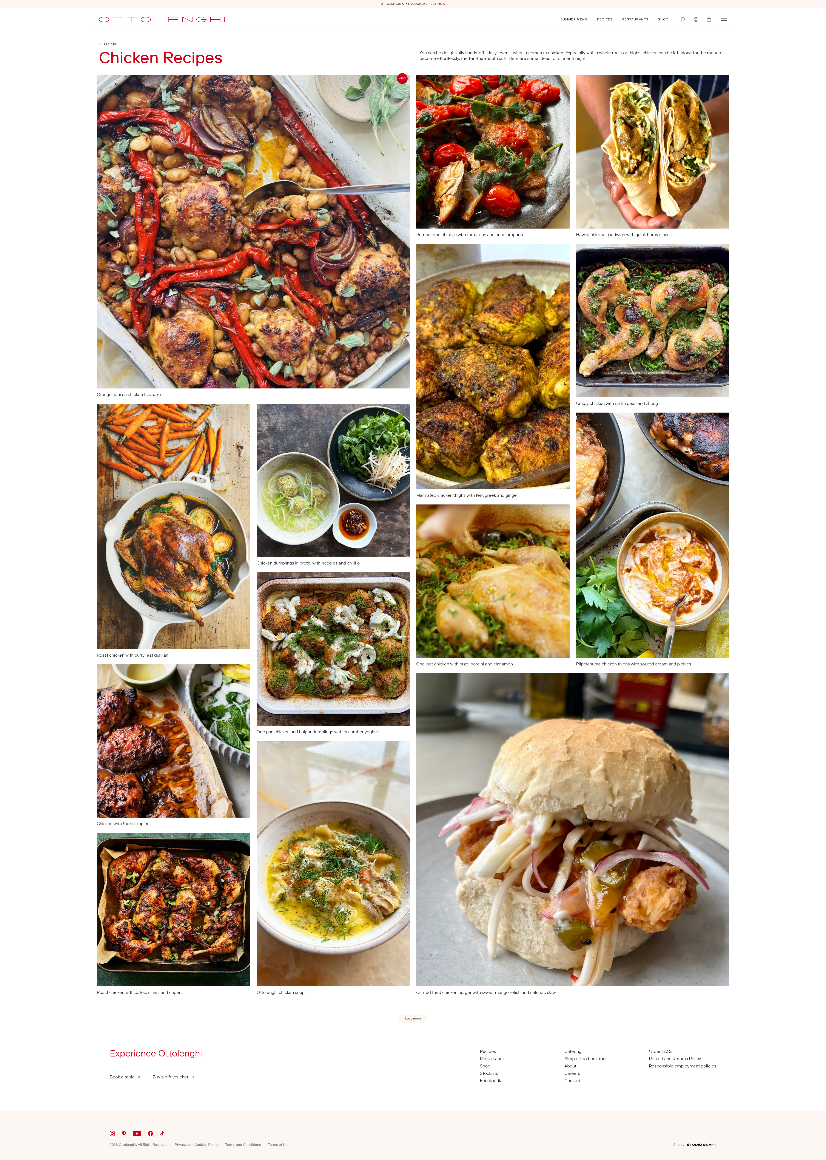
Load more (413, 1018)
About (570, 1066)
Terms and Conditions (243, 1145)
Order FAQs (660, 1051)
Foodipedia (491, 1080)
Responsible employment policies (682, 1066)
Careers (572, 1073)
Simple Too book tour (585, 1058)
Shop (663, 19)
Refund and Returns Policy (675, 1058)
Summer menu (574, 19)
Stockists (489, 1073)
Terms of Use (278, 1145)
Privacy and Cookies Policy (196, 1145)
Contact (572, 1080)
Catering (572, 1051)
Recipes (605, 19)
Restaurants (635, 19)
